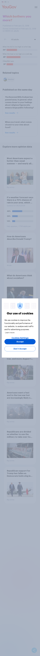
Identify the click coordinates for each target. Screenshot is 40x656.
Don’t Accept (20, 349)
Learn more (9, 333)
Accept (20, 342)
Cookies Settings (20, 338)
